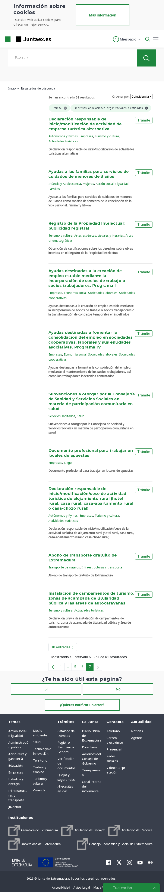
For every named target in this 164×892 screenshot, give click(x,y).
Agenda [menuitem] (136, 738)
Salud (80, 416)
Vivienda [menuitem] (39, 790)
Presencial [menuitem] (114, 749)
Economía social (75, 293)
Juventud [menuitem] (14, 807)
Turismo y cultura (107, 136)
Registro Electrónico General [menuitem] (65, 747)
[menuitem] (33, 830)
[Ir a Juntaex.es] (26, 39)
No (118, 689)
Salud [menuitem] (36, 742)
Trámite (143, 120)
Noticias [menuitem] (137, 731)
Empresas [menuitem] (15, 772)
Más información (102, 15)
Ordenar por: (121, 96)
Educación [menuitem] (15, 765)
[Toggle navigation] (57, 39)
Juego (68, 463)
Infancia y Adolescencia (64, 184)
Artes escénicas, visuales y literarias (99, 235)
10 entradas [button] (64, 648)
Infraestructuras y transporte (102, 567)
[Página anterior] (52, 667)
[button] (127, 39)
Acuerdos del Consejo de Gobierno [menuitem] (91, 758)
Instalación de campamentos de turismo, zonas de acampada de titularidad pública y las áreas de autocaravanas (91, 598)
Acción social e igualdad (112, 184)
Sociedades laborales (102, 293)
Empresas (86, 136)
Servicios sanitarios (61, 416)
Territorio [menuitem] (40, 760)
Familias (54, 189)
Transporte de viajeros (64, 567)
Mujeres (88, 184)
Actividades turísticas (63, 141)
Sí (46, 689)
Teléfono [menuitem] (113, 731)
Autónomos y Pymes (63, 136)
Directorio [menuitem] (89, 747)
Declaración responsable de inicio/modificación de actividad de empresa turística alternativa (85, 124)
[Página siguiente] (97, 667)
